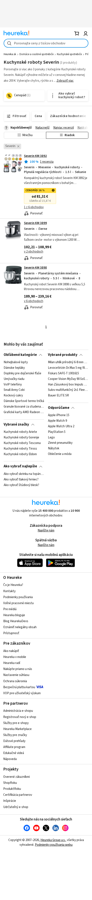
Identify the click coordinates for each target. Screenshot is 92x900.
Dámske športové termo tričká (24, 401)
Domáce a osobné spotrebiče (36, 54)
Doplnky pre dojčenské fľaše (22, 373)
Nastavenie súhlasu (16, 675)
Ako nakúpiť (11, 651)
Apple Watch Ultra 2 (61, 426)
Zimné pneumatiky (60, 443)
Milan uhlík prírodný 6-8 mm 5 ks (68, 362)
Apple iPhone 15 (58, 415)
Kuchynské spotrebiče (69, 54)
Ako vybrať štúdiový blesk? (21, 485)
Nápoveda (10, 759)
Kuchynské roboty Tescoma (22, 443)
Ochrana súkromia (15, 681)
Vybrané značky (16, 424)
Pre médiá (9, 609)
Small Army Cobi (14, 390)
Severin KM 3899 (35, 223)
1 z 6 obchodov (34, 207)
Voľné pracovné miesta (18, 603)
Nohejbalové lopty (16, 362)
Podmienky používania (18, 597)
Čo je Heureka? (13, 585)
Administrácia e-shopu (18, 711)
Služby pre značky (15, 735)
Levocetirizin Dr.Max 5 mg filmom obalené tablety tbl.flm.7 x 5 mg (68, 368)
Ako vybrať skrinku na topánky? (24, 474)
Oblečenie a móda (59, 454)
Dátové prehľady (14, 741)
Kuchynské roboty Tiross (20, 449)
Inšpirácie (9, 801)
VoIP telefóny (13, 384)
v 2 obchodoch (33, 251)
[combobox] (46, 43)
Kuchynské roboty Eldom (20, 454)
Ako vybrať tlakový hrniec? (21, 479)
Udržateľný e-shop (15, 807)
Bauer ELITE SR (58, 395)
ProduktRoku (12, 789)
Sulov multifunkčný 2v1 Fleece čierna (68, 390)
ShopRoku (10, 783)
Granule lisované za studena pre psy (24, 407)
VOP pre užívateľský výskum (22, 693)
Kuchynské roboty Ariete (20, 432)
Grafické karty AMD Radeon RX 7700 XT (24, 412)
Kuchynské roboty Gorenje (21, 437)
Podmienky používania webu (54, 845)
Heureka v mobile (14, 657)
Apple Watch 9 (57, 421)
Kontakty (9, 591)
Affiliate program (14, 747)
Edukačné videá (13, 753)
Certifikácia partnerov (17, 795)
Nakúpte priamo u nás (17, 669)
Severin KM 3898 (35, 267)
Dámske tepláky (14, 368)
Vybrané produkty (62, 354)
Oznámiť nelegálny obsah (20, 627)
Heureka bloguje (14, 615)
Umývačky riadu (14, 379)
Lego (51, 437)
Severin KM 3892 (35, 156)
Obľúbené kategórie (20, 354)
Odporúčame (58, 407)
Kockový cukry (13, 395)
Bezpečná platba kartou (19, 687)
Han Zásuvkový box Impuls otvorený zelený (68, 384)
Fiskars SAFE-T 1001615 (63, 373)
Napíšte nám (46, 530)
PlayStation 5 (56, 432)
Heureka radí (11, 663)
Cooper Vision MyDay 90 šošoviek (68, 379)
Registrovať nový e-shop (19, 717)
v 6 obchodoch (33, 301)
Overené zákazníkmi (16, 777)
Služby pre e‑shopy (16, 723)
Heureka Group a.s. (52, 840)
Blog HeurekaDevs (15, 621)
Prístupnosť (11, 633)
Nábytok (53, 449)
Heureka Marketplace (17, 729)
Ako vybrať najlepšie (20, 466)
